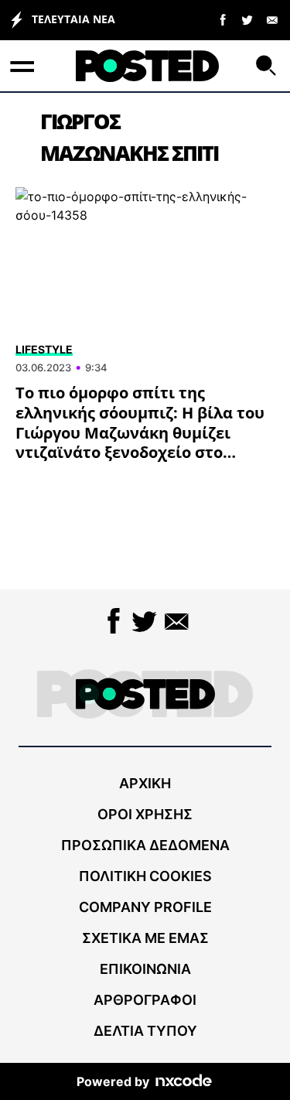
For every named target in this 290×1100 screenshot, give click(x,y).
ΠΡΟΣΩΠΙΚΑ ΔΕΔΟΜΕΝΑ (145, 845)
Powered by (113, 1081)
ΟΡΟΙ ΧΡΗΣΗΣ (145, 814)
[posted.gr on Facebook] (223, 19)
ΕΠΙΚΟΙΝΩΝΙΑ (145, 969)
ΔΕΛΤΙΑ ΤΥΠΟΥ (145, 1031)
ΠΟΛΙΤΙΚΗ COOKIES (145, 876)
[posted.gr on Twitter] (247, 19)
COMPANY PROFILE (145, 907)
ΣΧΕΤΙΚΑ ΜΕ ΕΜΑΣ (145, 938)
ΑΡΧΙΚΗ (145, 783)
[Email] (272, 19)
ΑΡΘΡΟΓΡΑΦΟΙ (145, 1000)
